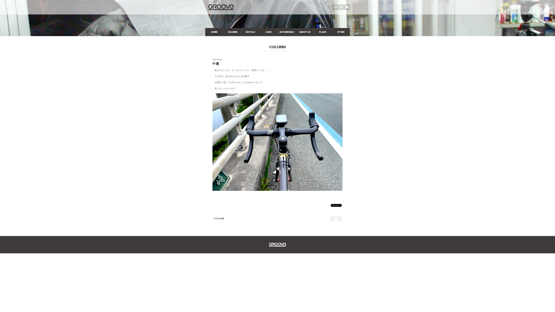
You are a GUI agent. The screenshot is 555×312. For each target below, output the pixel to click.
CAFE (269, 32)
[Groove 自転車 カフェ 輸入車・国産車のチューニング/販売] (221, 7)
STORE (341, 32)
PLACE (322, 32)
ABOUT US (304, 32)
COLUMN (232, 32)
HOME (214, 32)
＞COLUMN (218, 218)
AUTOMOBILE (286, 32)
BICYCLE (250, 32)
